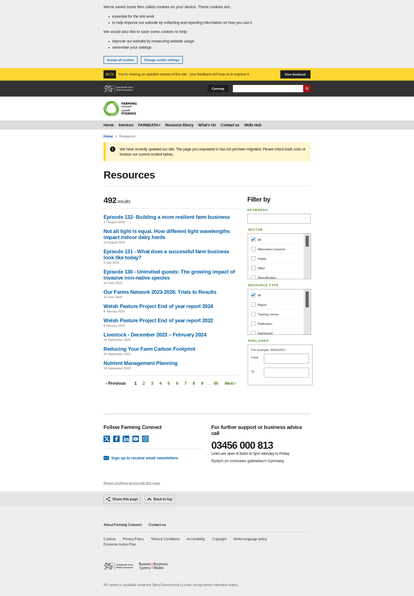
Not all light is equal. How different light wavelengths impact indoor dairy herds (167, 234)
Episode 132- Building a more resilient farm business (167, 217)
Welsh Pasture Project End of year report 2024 (158, 306)
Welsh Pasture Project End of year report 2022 (158, 320)
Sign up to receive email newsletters (144, 458)
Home (109, 125)
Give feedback (295, 74)
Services (125, 125)
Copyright (219, 539)
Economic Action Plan (120, 544)
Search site (306, 88)
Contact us (230, 125)
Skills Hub (252, 125)
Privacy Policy (133, 539)
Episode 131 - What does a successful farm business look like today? (166, 254)
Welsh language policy (250, 539)
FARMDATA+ (149, 125)
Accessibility (196, 539)
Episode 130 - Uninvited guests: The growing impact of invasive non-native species (169, 275)
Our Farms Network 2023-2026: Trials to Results (160, 292)
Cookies (110, 539)
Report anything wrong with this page (132, 483)
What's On (207, 125)
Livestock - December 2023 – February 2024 (155, 335)
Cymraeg (218, 88)
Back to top (163, 499)
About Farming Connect (123, 525)
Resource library (179, 125)
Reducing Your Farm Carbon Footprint (149, 349)
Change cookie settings (161, 60)
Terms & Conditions (165, 539)
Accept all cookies (120, 60)
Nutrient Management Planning (141, 363)
